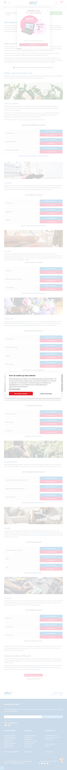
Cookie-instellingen (46, 393)
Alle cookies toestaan (20, 393)
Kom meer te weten (14, 389)
